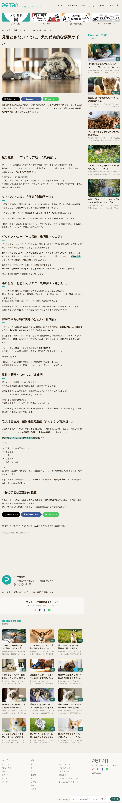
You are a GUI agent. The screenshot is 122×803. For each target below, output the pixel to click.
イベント (60, 5)
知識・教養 (72, 5)
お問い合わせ (65, 771)
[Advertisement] (42, 133)
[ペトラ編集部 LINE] (30, 585)
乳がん (44, 525)
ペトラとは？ (65, 764)
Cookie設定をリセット (69, 782)
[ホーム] (3, 30)
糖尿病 (50, 525)
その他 (33, 789)
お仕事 (101, 5)
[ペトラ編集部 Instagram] (22, 585)
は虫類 (33, 782)
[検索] (117, 5)
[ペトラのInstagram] (35, 610)
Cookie (83, 799)
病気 (63, 525)
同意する (115, 799)
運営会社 (63, 774)
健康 (83, 5)
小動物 (33, 774)
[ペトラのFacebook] (44, 610)
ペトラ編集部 (19, 576)
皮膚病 (57, 525)
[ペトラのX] (39, 610)
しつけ (91, 5)
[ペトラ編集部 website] (14, 585)
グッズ (110, 5)
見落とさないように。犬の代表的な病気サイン (33, 30)
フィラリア (21, 525)
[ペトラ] (106, 761)
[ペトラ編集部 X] (18, 585)
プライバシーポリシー (68, 778)
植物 (32, 785)
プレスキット (65, 767)
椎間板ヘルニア (33, 525)
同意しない (104, 799)
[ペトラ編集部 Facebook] (26, 585)
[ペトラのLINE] (49, 610)
